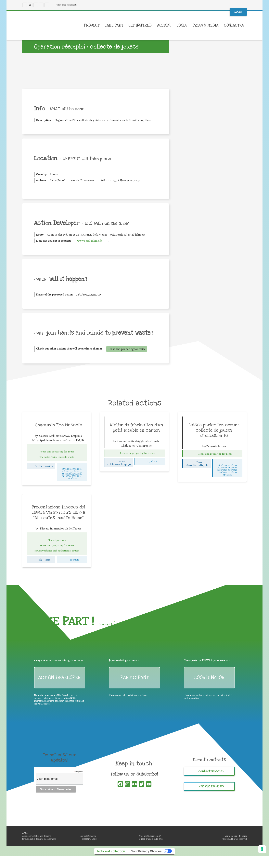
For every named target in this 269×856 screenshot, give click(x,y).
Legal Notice (231, 836)
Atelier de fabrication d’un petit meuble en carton (136, 427)
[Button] (57, 447)
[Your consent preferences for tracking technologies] (262, 849)
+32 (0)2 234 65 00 (89, 839)
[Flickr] (46, 5)
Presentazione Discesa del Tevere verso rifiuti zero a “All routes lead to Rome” (58, 512)
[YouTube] (41, 5)
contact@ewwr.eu (88, 836)
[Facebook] (24, 5)
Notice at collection (111, 851)
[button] (247, 25)
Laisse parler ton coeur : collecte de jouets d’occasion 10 (214, 430)
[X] (30, 5)
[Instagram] (35, 5)
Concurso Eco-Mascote (58, 425)
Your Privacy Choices (146, 851)
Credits (243, 836)
